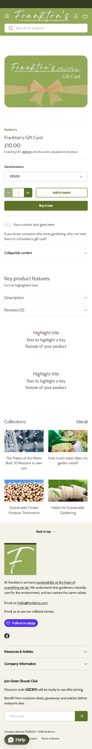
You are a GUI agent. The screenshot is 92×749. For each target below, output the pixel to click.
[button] (85, 16)
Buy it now (46, 205)
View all (82, 421)
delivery (27, 152)
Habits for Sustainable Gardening (67, 510)
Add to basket (62, 192)
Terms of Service (50, 738)
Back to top (43, 531)
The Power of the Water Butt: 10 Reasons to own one (24, 463)
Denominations (14, 167)
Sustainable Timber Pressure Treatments (24, 510)
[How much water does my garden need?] (68, 441)
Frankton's (10, 129)
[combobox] (46, 28)
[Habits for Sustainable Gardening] (68, 491)
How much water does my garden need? (68, 460)
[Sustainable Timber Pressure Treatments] (24, 491)
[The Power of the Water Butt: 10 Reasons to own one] (24, 441)
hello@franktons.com (32, 603)
